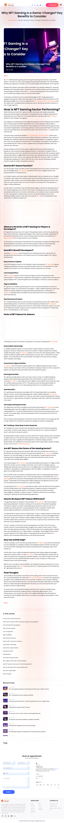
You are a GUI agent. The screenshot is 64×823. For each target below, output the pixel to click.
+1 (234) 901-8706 (54, 803)
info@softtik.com (53, 806)
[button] (4, 773)
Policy (39, 806)
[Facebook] (32, 5)
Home (10, 20)
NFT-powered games (36, 578)
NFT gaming (15, 253)
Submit (8, 792)
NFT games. (23, 171)
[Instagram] (43, 5)
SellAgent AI (52, 5)
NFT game (53, 116)
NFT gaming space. (23, 444)
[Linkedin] (37, 5)
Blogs (14, 20)
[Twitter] (35, 5)
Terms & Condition (40, 809)
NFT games (52, 304)
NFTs (7, 80)
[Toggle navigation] (61, 5)
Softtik (22, 566)
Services (32, 808)
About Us (33, 806)
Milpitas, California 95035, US (55, 809)
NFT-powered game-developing (45, 101)
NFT (28, 91)
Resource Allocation (33, 811)
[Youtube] (40, 5)
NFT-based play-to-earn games (38, 135)
